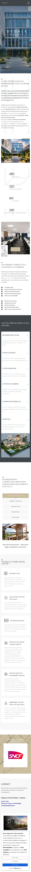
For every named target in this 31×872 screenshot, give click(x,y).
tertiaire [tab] (15, 517)
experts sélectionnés (8, 278)
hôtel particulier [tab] (16, 495)
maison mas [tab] (15, 506)
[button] (3, 755)
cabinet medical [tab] (15, 501)
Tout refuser (15, 861)
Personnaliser (15, 857)
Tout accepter (15, 864)
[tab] (15, 336)
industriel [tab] (16, 512)
